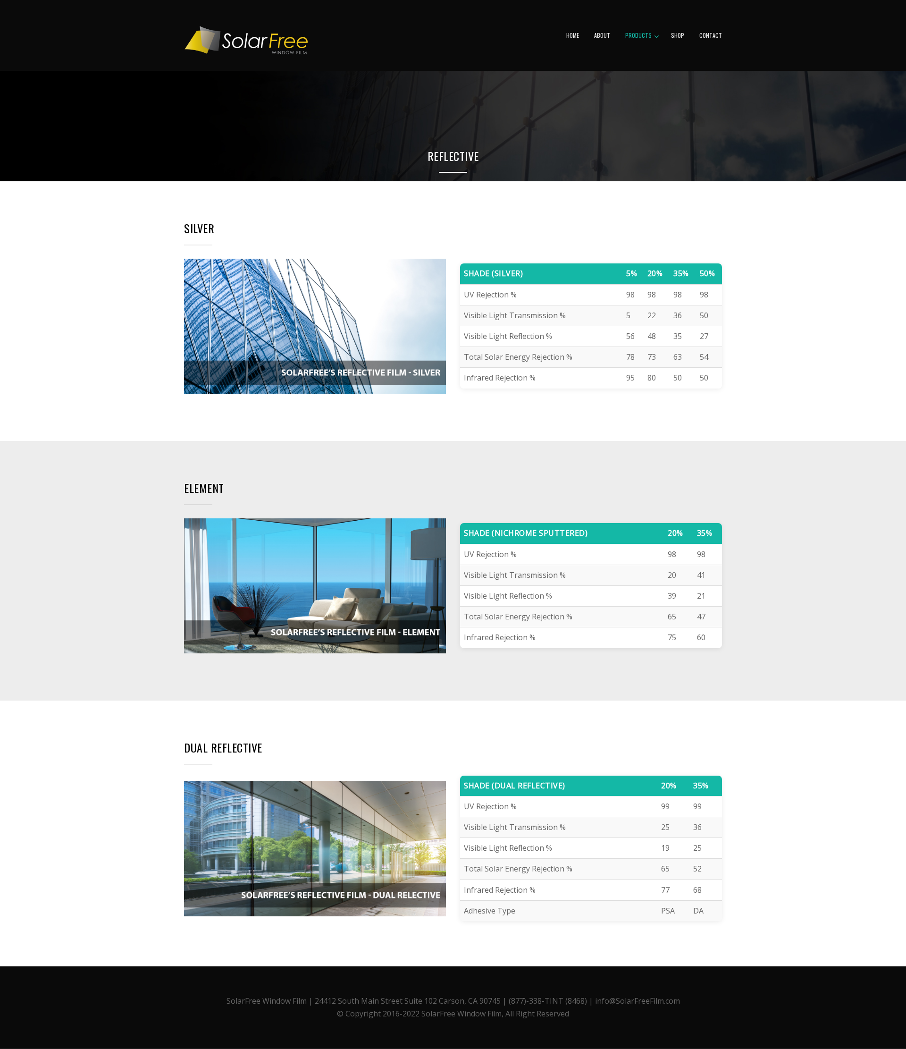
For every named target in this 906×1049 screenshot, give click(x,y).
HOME (572, 35)
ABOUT (602, 35)
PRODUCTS (638, 35)
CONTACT (710, 35)
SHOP (677, 35)
